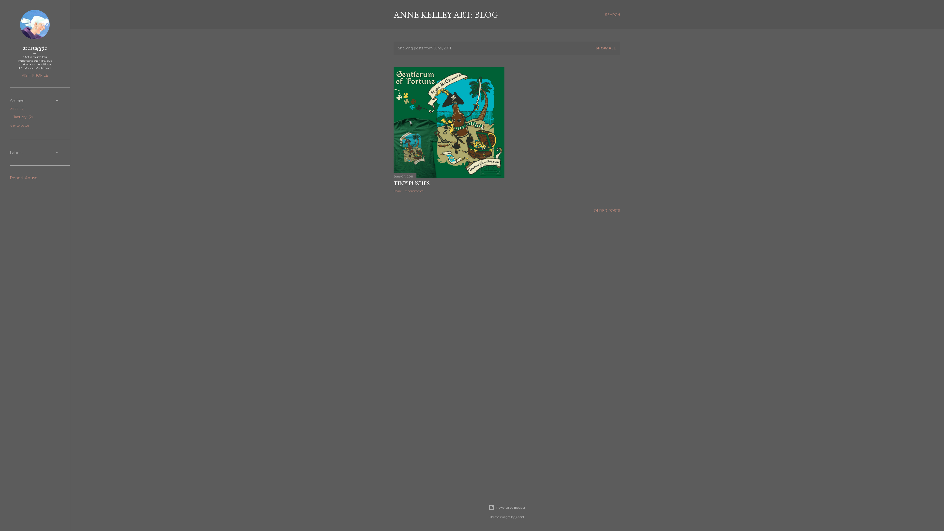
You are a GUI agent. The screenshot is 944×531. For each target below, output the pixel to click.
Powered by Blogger (510, 507)
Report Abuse (23, 178)
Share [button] (398, 191)
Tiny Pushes (412, 183)
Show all (605, 48)
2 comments (414, 191)
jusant (520, 517)
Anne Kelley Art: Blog (446, 14)
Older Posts (607, 210)
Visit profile (35, 75)
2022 (16, 109)
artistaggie (35, 47)
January (22, 117)
